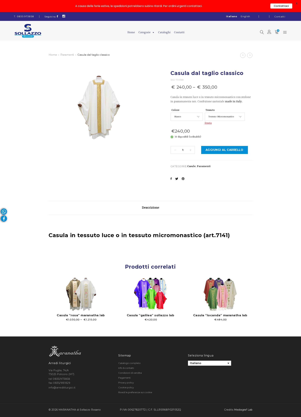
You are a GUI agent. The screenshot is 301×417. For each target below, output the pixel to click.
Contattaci (281, 6)
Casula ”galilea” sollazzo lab (150, 315)
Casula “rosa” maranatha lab (81, 315)
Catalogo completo (129, 363)
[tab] (150, 208)
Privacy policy (126, 382)
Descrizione (150, 208)
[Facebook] (57, 16)
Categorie (144, 32)
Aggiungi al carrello (224, 150)
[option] (81, 299)
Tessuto (210, 110)
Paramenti (67, 54)
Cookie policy (126, 387)
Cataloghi (164, 32)
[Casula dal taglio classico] (171, 179)
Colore (175, 110)
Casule (191, 166)
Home (131, 32)
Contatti (279, 16)
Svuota (208, 123)
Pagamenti (124, 377)
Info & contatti (126, 368)
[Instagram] (63, 16)
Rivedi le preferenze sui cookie (135, 392)
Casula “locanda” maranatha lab (220, 315)
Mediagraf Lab (243, 409)
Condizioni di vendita (130, 372)
